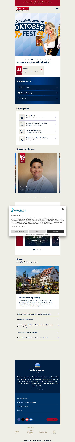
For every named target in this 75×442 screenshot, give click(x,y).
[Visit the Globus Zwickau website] (48, 432)
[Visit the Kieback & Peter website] (37, 432)
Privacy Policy (37, 441)
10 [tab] (50, 59)
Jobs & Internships (22, 406)
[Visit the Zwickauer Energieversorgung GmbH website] (25, 432)
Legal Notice (27, 441)
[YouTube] (27, 419)
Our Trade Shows (22, 398)
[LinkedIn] (31, 419)
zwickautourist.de (37, 4)
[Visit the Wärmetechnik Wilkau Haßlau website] (59, 432)
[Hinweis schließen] (58, 1)
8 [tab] (45, 59)
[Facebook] (18, 419)
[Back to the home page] (22, 9)
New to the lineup (25, 149)
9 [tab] (48, 59)
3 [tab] (32, 59)
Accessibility (47, 441)
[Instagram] (23, 419)
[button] (57, 9)
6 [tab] (40, 59)
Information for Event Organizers (26, 402)
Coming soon (22, 108)
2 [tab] (28, 59)
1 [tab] (25, 59)
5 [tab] (37, 59)
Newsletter (53, 420)
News (19, 259)
